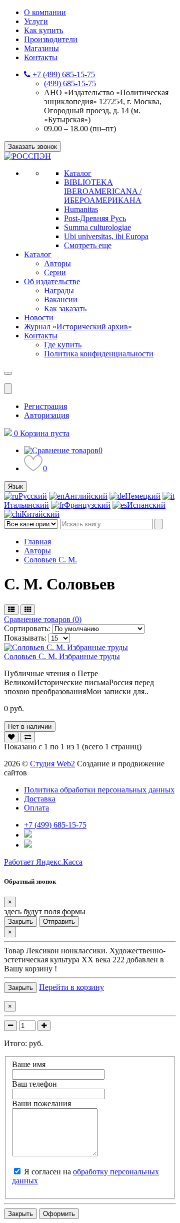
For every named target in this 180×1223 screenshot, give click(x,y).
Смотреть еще (88, 245)
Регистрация (45, 406)
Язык (15, 486)
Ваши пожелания (41, 1103)
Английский (86, 496)
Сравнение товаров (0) (43, 619)
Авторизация (46, 415)
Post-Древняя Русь (95, 218)
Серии (55, 272)
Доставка (40, 798)
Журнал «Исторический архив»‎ (78, 326)
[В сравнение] (27, 737)
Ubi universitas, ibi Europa (106, 236)
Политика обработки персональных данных (99, 789)
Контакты (41, 57)
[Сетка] (27, 609)
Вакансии (61, 299)
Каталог (78, 173)
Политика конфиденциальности (99, 353)
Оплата (36, 807)
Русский (32, 496)
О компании (45, 12)
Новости (39, 317)
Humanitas (81, 209)
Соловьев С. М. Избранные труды (62, 656)
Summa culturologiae (97, 227)
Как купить (43, 30)
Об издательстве (52, 281)
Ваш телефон (34, 1084)
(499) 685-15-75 (70, 83)
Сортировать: (28, 628)
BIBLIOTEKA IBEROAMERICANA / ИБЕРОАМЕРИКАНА (103, 191)
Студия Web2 (52, 763)
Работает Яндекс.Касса (43, 862)
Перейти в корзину (71, 987)
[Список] (11, 609)
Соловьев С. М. (50, 559)
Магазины (41, 48)
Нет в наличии (30, 726)
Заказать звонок (32, 146)
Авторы (57, 263)
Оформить (59, 1213)
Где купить (63, 344)
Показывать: (25, 638)
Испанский (146, 505)
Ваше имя (29, 1064)
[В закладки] (11, 737)
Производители (51, 39)
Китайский (41, 514)
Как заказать (65, 308)
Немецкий (142, 496)
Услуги (36, 21)
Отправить (59, 921)
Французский (87, 505)
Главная (37, 541)
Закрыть (20, 921)
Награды (59, 290)
